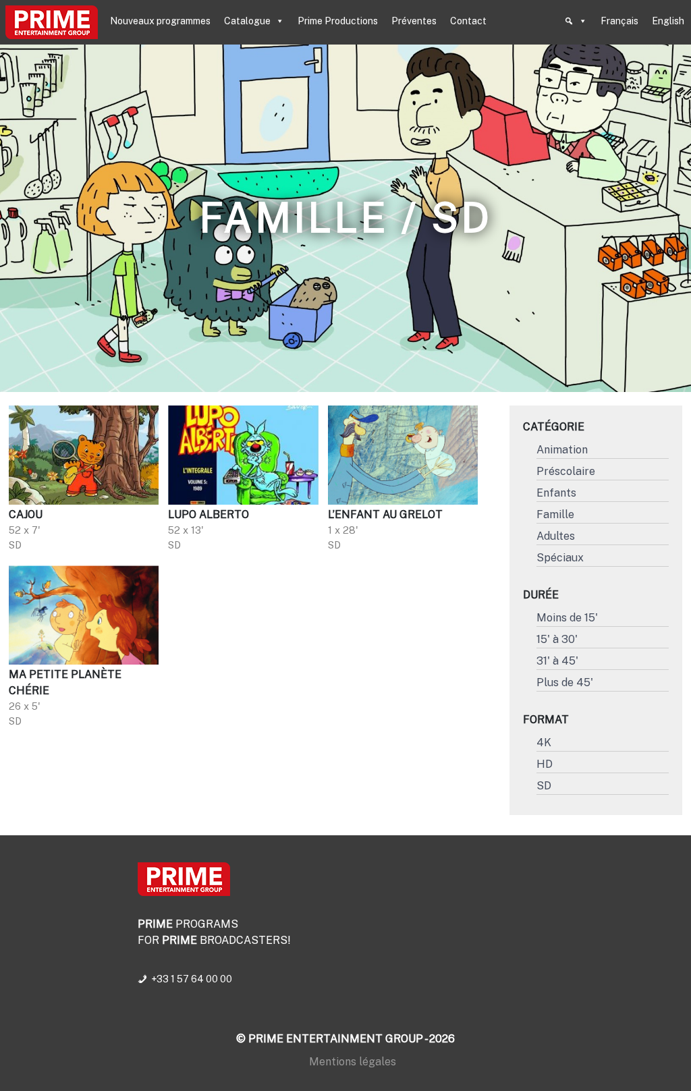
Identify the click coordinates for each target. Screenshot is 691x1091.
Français (619, 21)
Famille (555, 514)
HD (544, 764)
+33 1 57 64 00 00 (191, 979)
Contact (468, 21)
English (668, 21)
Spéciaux (560, 557)
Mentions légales (352, 1061)
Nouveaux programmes (160, 21)
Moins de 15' (567, 617)
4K (543, 742)
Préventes (414, 21)
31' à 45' (557, 660)
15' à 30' (557, 639)
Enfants (556, 492)
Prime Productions (338, 21)
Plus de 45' (564, 682)
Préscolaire (565, 471)
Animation (562, 449)
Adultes (555, 536)
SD (543, 785)
